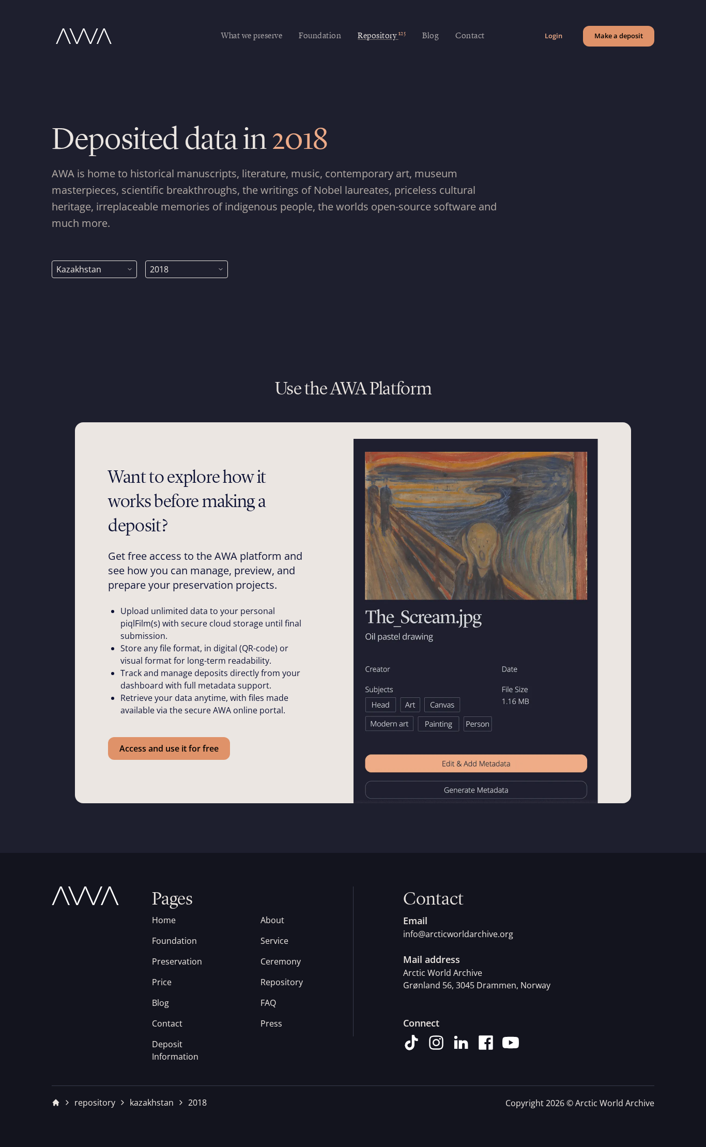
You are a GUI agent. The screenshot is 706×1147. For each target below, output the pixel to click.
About (272, 920)
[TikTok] (411, 1042)
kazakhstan (152, 1102)
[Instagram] (436, 1042)
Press (271, 1023)
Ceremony (280, 961)
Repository (281, 982)
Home (164, 920)
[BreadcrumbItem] (56, 1102)
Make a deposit (618, 35)
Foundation (320, 36)
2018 (197, 1102)
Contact (470, 36)
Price (162, 982)
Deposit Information (175, 1050)
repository (94, 1102)
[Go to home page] (136, 36)
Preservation (177, 961)
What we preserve (251, 36)
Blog (430, 36)
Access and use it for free (169, 748)
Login (553, 35)
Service (274, 940)
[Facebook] (486, 1042)
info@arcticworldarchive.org (458, 934)
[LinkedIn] (461, 1042)
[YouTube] (510, 1042)
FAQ (268, 1002)
